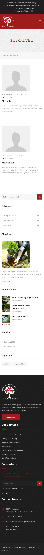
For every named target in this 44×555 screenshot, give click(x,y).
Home (4, 56)
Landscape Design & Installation (13, 435)
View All (6, 324)
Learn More (11, 417)
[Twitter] (7, 494)
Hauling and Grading (9, 439)
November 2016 (10, 347)
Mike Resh (8, 162)
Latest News (8, 220)
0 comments (9, 97)
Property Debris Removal (11, 442)
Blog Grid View (9, 216)
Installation (6, 364)
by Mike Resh (7, 94)
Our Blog (7, 225)
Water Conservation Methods (12, 450)
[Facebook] (2, 494)
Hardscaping (6, 446)
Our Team (12, 56)
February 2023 (9, 342)
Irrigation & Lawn (20, 364)
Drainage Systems (8, 454)
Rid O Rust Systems (9, 458)
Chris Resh (8, 101)
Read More (6, 281)
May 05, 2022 (22, 94)
